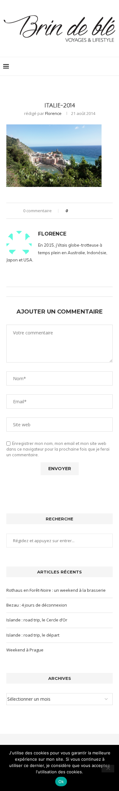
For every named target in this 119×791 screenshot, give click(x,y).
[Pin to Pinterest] (90, 211)
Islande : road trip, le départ (32, 635)
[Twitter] (97, 66)
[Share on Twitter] (84, 211)
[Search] (112, 66)
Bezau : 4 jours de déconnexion (36, 605)
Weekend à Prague (24, 650)
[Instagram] (103, 66)
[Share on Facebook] (78, 211)
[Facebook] (90, 66)
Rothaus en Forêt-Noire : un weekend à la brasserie (56, 590)
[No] (108, 768)
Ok (61, 781)
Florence (53, 113)
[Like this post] (71, 211)
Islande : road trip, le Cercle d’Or (36, 620)
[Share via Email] (96, 211)
